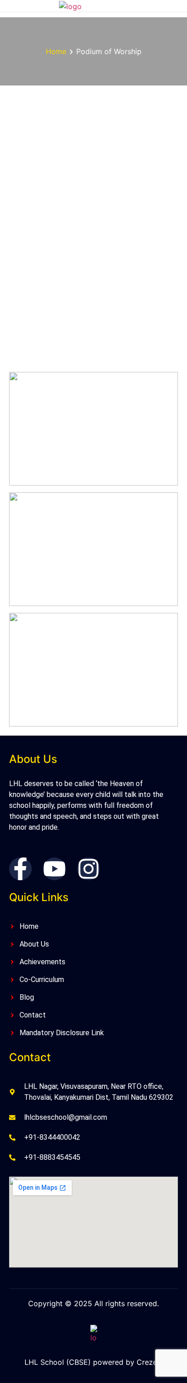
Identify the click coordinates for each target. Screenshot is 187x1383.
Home (56, 51)
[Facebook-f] (20, 868)
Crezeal (150, 1362)
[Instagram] (88, 868)
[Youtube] (54, 868)
